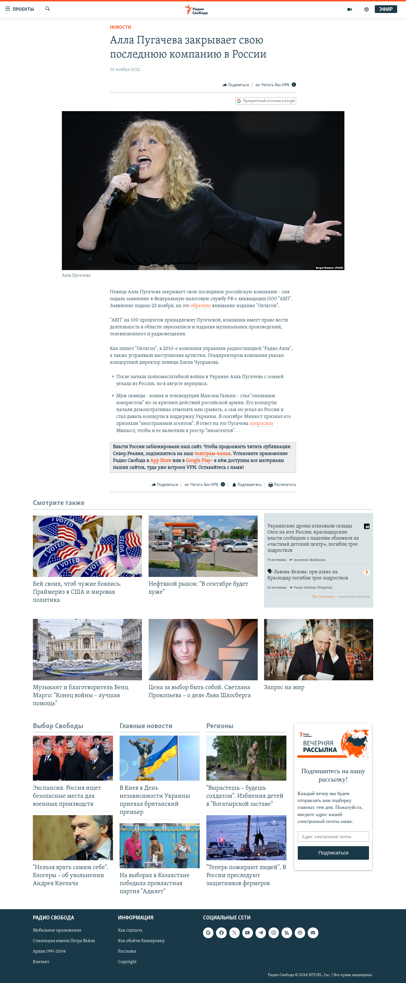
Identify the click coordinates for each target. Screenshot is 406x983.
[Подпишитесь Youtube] (247, 932)
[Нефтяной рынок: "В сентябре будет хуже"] (203, 546)
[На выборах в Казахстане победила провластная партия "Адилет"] (160, 845)
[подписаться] (313, 932)
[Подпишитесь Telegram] (260, 932)
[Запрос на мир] (318, 649)
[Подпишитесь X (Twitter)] (234, 932)
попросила (261, 423)
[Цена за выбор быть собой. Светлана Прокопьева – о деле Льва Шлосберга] (203, 649)
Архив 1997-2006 (49, 951)
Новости (120, 27)
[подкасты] (366, 9)
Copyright (127, 962)
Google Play (198, 460)
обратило (201, 306)
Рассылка (127, 951)
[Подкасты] (300, 932)
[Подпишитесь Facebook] (221, 932)
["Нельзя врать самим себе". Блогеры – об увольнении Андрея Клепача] (73, 837)
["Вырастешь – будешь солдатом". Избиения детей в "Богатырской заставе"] (246, 758)
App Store (161, 460)
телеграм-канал (212, 453)
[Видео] (349, 9)
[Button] (236, 85)
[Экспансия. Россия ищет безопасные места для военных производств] (73, 758)
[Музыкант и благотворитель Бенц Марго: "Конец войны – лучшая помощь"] (87, 649)
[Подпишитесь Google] (208, 932)
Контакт (41, 962)
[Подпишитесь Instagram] (273, 932)
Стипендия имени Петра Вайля (64, 941)
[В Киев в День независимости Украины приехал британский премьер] (160, 758)
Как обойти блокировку (141, 941)
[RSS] (286, 932)
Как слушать (130, 930)
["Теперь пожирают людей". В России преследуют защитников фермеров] (246, 837)
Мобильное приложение (57, 930)
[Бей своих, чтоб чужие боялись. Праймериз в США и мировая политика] (87, 546)
